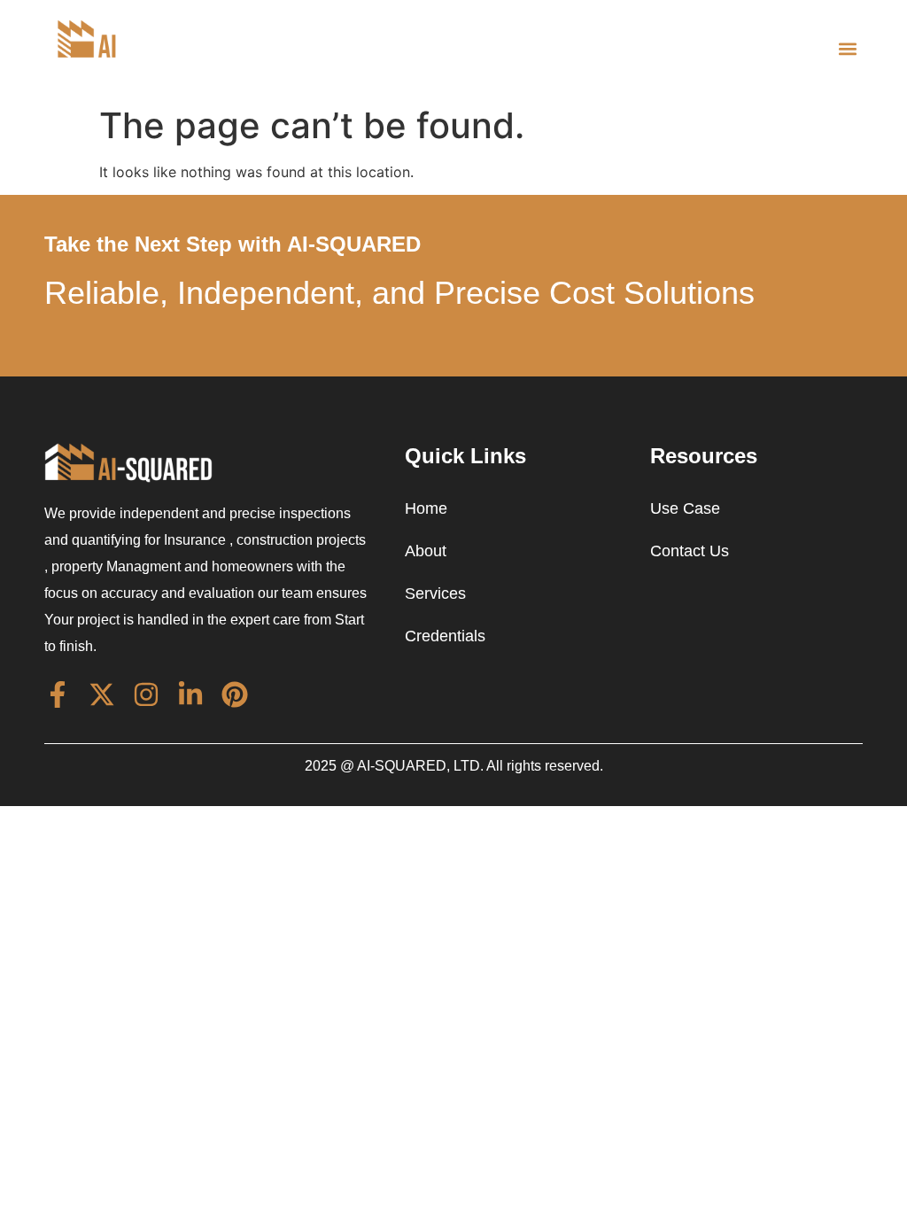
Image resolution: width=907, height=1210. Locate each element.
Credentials (445, 636)
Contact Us (689, 551)
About (425, 551)
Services (435, 593)
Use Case (685, 508)
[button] (848, 48)
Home (426, 508)
